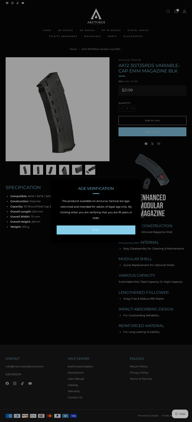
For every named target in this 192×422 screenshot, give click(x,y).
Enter (96, 229)
